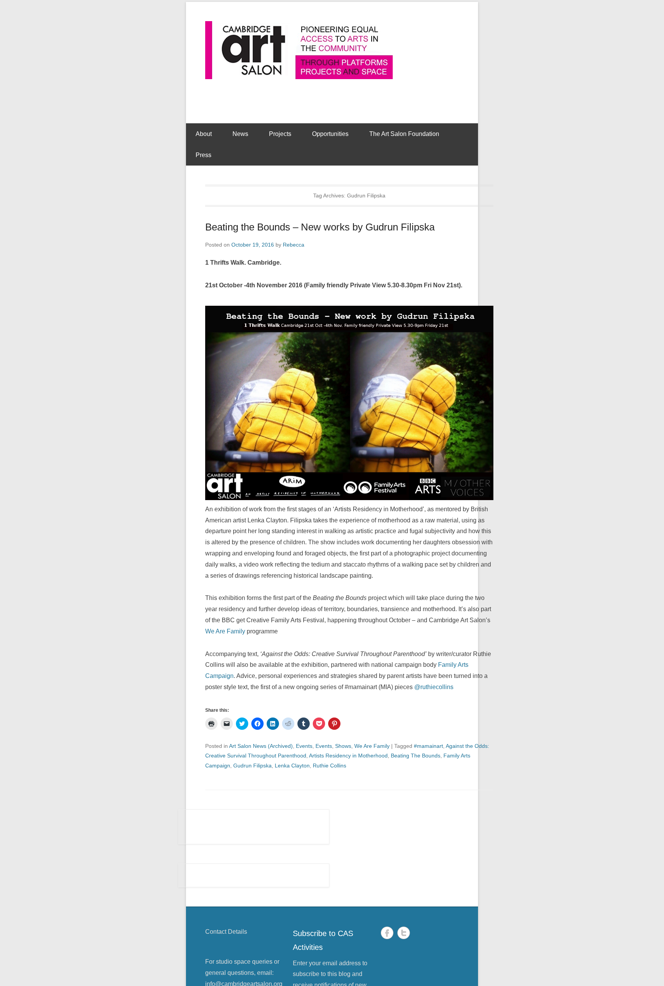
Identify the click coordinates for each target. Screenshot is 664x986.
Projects (280, 134)
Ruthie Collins (329, 765)
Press (203, 155)
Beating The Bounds (415, 755)
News (240, 134)
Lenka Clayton (292, 765)
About (204, 134)
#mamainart (428, 746)
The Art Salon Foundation (404, 134)
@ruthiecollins (433, 687)
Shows (343, 746)
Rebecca (293, 245)
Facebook (387, 932)
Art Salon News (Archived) (261, 746)
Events (304, 746)
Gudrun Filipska (252, 765)
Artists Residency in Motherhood (348, 755)
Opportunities (330, 134)
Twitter (403, 932)
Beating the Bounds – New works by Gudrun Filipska (320, 227)
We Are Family (225, 631)
